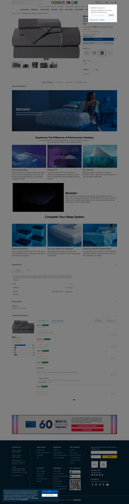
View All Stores (94, 19)
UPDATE (111, 15)
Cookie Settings (49, 495)
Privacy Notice (24, 499)
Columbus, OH (101, 8)
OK (49, 491)
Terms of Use (35, 498)
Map (103, 19)
